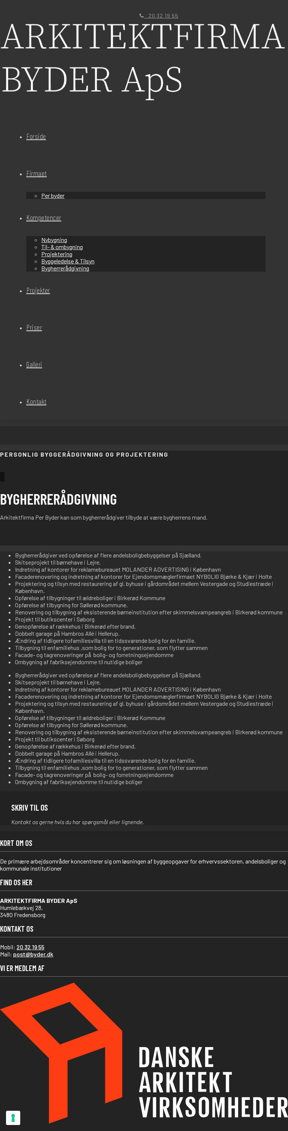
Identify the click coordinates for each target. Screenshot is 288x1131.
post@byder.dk (33, 954)
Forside (36, 135)
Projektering (56, 253)
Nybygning (54, 239)
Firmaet (36, 173)
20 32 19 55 (161, 15)
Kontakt (36, 401)
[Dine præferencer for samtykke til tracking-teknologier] (13, 1118)
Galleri (34, 364)
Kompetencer (44, 217)
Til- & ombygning (62, 246)
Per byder (52, 195)
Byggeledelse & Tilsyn (67, 260)
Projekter (38, 289)
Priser (34, 327)
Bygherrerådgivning (65, 268)
